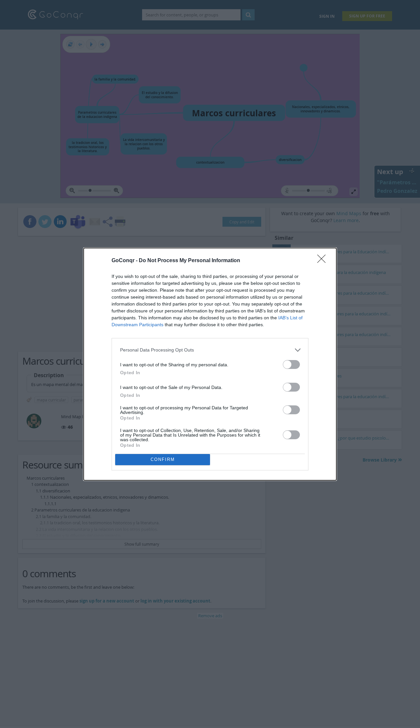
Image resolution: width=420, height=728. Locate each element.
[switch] (291, 364)
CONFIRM (163, 459)
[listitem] (210, 350)
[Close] (323, 261)
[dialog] (210, 364)
